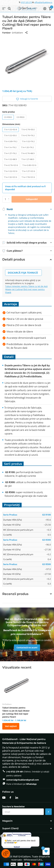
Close (27, 821)
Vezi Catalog (4, 8)
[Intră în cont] (44, 8)
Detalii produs (13, 259)
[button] (27, 99)
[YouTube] (3, 798)
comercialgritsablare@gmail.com (22, 779)
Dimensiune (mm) (11, 124)
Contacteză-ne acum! (27, 647)
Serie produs (8, 111)
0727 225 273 (26, 2)
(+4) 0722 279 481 (14, 771)
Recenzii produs (15, 594)
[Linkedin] (16, 797)
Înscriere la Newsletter (13, 806)
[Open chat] (5, 853)
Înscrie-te (48, 811)
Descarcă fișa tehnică (23, 272)
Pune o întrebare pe (21, 784)
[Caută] (9, 8)
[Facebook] (10, 797)
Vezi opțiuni (11, 726)
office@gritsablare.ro (43, 2)
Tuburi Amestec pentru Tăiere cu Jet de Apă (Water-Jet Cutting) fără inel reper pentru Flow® (26, 289)
